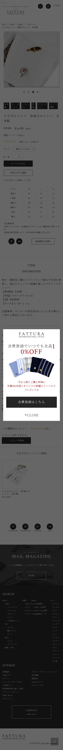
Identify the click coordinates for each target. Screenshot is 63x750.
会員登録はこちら (31, 402)
